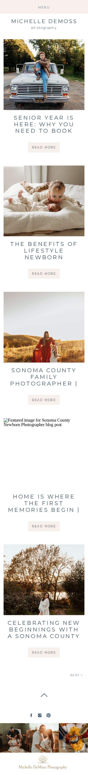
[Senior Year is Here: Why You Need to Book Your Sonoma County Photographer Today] (44, 74)
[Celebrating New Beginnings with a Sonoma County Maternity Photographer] (44, 579)
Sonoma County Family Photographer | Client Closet (44, 380)
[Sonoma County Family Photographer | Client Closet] (44, 327)
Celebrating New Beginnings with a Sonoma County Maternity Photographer (44, 636)
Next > (76, 675)
